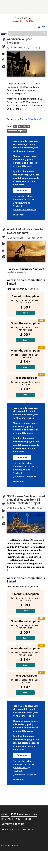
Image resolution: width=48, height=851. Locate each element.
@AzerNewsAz (35, 119)
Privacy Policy (10, 829)
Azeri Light (24, 126)
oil (15, 126)
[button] (3, 39)
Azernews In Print (12, 824)
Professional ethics (24, 814)
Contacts (7, 819)
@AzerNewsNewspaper (24, 209)
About (5, 814)
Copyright (28, 829)
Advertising (23, 819)
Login (42, 27)
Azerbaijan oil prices (17, 131)
